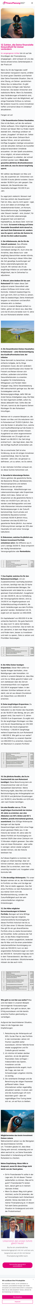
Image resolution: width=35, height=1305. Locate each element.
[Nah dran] (33, 1279)
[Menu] (32, 3)
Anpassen (17, 1301)
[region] (17, 1291)
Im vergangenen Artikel (10, 53)
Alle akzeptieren (17, 1297)
